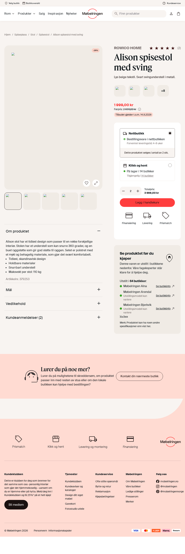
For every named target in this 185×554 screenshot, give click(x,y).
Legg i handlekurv (147, 202)
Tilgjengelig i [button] (140, 175)
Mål (9, 289)
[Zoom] (96, 183)
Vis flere (124, 316)
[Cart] (178, 14)
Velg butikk (14, 3)
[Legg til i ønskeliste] (86, 183)
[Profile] (171, 14)
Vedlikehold (15, 303)
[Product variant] (120, 91)
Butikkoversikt (33, 3)
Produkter (25, 13)
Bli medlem (16, 505)
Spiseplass (20, 34)
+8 (163, 91)
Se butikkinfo (163, 286)
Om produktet (17, 231)
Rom (7, 13)
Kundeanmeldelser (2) (24, 317)
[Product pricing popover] (139, 109)
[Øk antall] (138, 191)
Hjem (7, 34)
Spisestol (44, 34)
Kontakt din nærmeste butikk (139, 376)
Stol (33, 34)
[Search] (116, 14)
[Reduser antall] (123, 191)
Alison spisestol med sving (68, 34)
